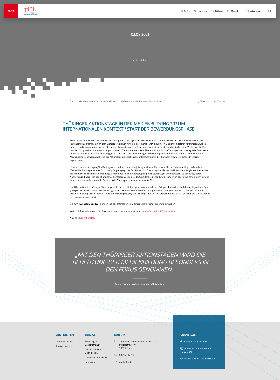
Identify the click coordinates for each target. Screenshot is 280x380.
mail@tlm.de (125, 361)
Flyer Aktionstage (86, 217)
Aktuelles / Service (87, 101)
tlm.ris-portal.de (63, 346)
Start (72, 101)
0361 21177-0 (126, 354)
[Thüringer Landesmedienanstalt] (30, 11)
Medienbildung (140, 59)
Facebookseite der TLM (195, 341)
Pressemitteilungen (107, 101)
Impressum (90, 362)
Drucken (221, 101)
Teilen (202, 101)
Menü (11, 11)
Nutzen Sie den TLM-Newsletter (200, 358)
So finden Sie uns (64, 341)
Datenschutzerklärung (96, 357)
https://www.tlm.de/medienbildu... (159, 210)
